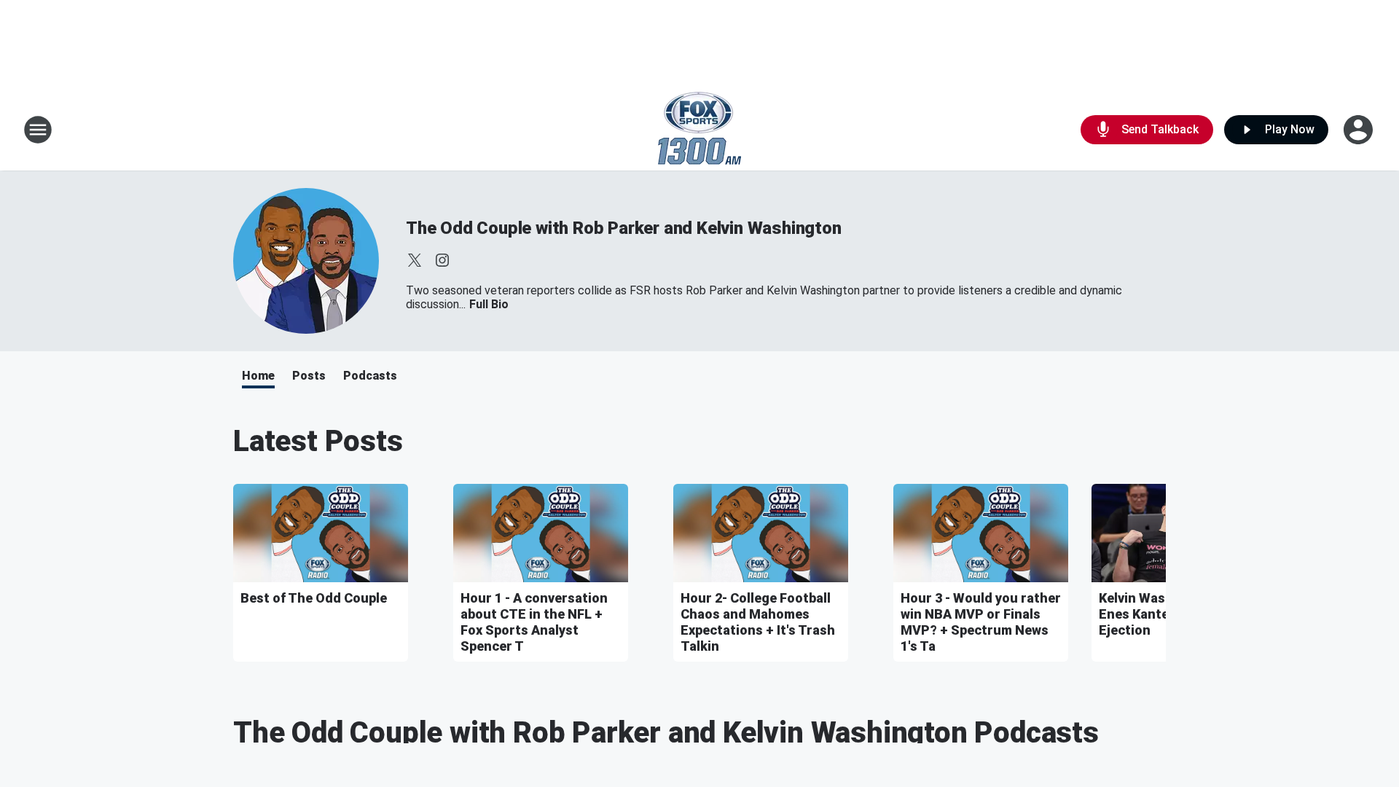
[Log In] (1360, 129)
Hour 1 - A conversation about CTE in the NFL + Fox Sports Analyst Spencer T (534, 622)
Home (258, 376)
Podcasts (370, 376)
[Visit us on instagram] (442, 260)
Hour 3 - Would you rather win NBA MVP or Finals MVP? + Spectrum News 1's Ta (981, 622)
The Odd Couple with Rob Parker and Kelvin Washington (624, 228)
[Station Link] (699, 130)
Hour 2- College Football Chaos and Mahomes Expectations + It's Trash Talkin (758, 622)
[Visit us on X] (414, 260)
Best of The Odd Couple (313, 598)
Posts (309, 376)
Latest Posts (318, 441)
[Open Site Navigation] (37, 129)
